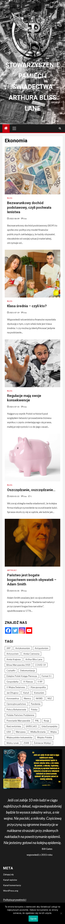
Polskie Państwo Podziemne (20, 715)
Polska (34, 709)
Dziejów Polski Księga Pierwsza (21, 676)
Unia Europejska (49, 726)
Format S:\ (47, 676)
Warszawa (21, 731)
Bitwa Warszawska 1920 (18, 664)
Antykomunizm (22, 648)
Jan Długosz (12, 692)
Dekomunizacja (27, 670)
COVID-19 (40, 664)
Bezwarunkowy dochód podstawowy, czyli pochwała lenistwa (29, 207)
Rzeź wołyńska (13, 726)
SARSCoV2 (31, 726)
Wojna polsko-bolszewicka (19, 737)
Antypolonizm (41, 648)
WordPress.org (10, 890)
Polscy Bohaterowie (16, 709)
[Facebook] (8, 630)
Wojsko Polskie (44, 737)
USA (8, 731)
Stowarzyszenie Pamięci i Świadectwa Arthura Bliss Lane (32, 86)
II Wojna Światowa (15, 687)
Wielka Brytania (38, 731)
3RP (8, 648)
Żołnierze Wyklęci (42, 743)
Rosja (46, 720)
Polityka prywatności (14, 899)
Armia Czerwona (31, 653)
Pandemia (35, 704)
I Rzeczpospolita (38, 687)
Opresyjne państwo (16, 704)
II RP (40, 681)
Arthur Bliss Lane (33, 659)
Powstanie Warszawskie (18, 720)
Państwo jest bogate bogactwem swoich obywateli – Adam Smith (31, 579)
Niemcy (27, 698)
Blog (9, 198)
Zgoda (33, 918)
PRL (37, 720)
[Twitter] (15, 630)
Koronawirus (12, 698)
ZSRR (26, 743)
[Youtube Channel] (29, 630)
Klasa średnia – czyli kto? (27, 306)
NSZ (49, 698)
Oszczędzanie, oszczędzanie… (31, 490)
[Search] (60, 128)
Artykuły (12, 570)
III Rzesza (28, 681)
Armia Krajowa (13, 659)
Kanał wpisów (10, 879)
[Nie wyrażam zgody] (61, 913)
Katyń (26, 692)
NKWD (39, 698)
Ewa (25, 218)
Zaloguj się (8, 874)
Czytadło (10, 670)
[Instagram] (22, 630)
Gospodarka (12, 681)
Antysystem (12, 653)
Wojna (53, 731)
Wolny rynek (12, 743)
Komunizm (39, 692)
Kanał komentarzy (12, 885)
